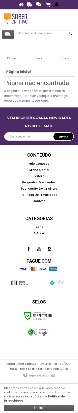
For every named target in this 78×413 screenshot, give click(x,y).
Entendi (39, 407)
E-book (39, 233)
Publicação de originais (39, 188)
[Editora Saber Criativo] (15, 18)
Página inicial (18, 71)
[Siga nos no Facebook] (29, 249)
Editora (39, 176)
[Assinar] (63, 136)
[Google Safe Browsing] (38, 332)
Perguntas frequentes (39, 182)
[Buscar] (70, 33)
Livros (39, 227)
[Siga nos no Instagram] (49, 249)
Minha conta (39, 170)
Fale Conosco (39, 164)
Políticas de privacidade (39, 195)
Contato (39, 201)
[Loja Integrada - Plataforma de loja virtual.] (39, 375)
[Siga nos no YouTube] (39, 249)
